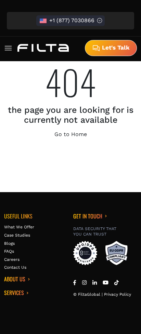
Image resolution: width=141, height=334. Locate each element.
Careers (12, 259)
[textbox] (70, 20)
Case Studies (17, 235)
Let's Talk (115, 47)
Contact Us (15, 267)
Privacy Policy (117, 294)
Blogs (9, 243)
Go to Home (70, 134)
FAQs (9, 251)
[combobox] (70, 20)
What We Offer (19, 227)
